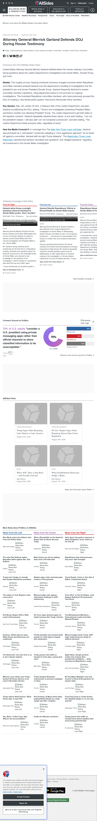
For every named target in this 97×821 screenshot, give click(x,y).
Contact (55, 781)
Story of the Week (72, 15)
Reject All (23, 803)
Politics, (7, 50)
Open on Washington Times (12, 270)
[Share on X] (7, 56)
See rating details (31, 216)
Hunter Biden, (57, 50)
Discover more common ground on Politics (76, 355)
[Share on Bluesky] (10, 56)
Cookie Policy (74, 779)
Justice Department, (16, 50)
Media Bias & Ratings (38, 10)
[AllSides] (44, 3)
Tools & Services (79, 10)
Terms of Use (50, 779)
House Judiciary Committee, (44, 50)
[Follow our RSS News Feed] (12, 3)
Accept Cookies (23, 797)
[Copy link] (21, 56)
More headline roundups (82, 279)
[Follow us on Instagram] (9, 3)
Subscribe (82, 3)
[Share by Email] (14, 56)
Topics (51, 15)
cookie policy (17, 792)
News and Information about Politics (78, 489)
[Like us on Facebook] (3, 3)
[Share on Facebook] (4, 56)
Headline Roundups (29, 15)
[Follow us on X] (6, 3)
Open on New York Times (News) (51, 262)
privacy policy (7, 792)
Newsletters (85, 15)
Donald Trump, (74, 50)
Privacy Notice (62, 779)
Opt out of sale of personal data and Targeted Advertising (48, 800)
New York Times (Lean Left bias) (66, 129)
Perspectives (42, 15)
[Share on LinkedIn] (17, 56)
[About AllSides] (92, 10)
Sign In (73, 3)
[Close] (43, 769)
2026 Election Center (12, 15)
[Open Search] (68, 3)
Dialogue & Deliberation (59, 10)
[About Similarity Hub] (93, 322)
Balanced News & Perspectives (17, 10)
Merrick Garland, (28, 50)
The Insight (60, 15)
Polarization (83, 50)
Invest (91, 3)
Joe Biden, (65, 50)
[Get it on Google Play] (54, 790)
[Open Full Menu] (4, 10)
